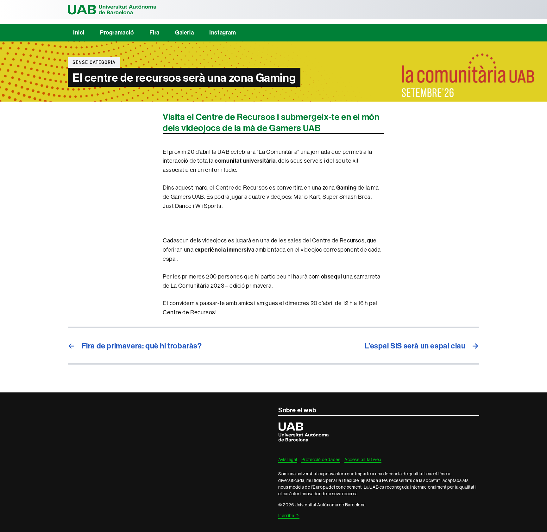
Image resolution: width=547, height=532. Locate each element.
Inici (79, 32)
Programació (117, 32)
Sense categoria (94, 62)
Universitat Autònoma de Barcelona (112, 9)
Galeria (184, 32)
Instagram (222, 32)
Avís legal (287, 459)
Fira (154, 32)
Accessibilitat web (362, 459)
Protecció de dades (321, 459)
